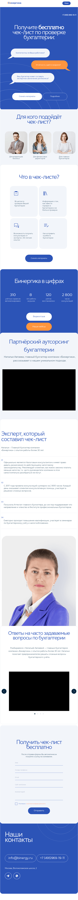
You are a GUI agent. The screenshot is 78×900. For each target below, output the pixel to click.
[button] (39, 317)
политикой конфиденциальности (36, 803)
